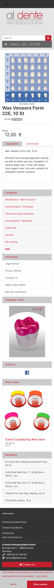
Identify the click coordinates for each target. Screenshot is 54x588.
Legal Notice (12, 263)
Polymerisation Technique (19, 206)
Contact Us (11, 277)
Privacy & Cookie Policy (14, 522)
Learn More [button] (41, 576)
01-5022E (35, 44)
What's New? (12, 382)
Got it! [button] (13, 584)
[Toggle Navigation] (6, 4)
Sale (24, 44)
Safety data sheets (15, 284)
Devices (9, 234)
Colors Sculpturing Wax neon (25, 439)
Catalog (14, 44)
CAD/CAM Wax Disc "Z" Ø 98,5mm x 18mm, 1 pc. (25, 474)
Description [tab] (12, 143)
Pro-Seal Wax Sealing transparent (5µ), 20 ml (26, 463)
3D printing (11, 241)
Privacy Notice (13, 270)
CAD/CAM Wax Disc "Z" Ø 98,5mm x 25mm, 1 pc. (25, 484)
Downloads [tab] (32, 143)
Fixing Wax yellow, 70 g (18, 500)
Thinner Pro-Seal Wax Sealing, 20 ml (25, 493)
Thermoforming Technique (19, 213)
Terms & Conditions (12, 527)
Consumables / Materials (18, 220)
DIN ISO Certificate (15, 291)
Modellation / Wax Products (20, 199)
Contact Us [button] (28, 564)
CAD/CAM (10, 227)
